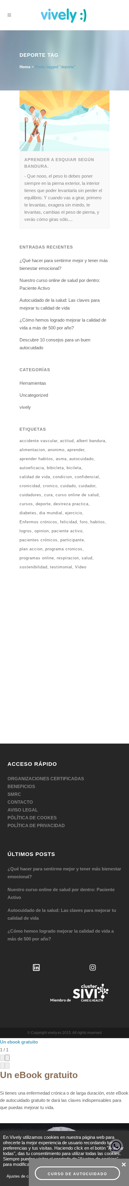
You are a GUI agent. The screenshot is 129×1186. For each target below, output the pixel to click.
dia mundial (50, 481)
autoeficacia (32, 436)
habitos (97, 490)
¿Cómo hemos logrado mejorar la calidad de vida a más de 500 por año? (61, 903)
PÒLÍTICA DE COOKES (32, 786)
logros (26, 499)
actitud (67, 409)
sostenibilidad (33, 535)
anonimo (56, 418)
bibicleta (55, 436)
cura (48, 463)
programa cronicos (63, 517)
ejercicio (73, 481)
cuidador (87, 454)
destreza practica (70, 472)
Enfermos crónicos (38, 490)
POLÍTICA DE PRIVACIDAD (36, 794)
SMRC (14, 763)
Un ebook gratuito (19, 1010)
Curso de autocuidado (77, 1174)
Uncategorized (34, 363)
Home (25, 35)
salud (87, 526)
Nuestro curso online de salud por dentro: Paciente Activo (61, 862)
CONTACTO (20, 770)
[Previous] (2, 1034)
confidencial (87, 445)
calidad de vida (35, 445)
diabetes (28, 481)
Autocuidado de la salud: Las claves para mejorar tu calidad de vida (62, 882)
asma (61, 427)
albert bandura (90, 409)
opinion (41, 499)
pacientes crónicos (39, 508)
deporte (43, 472)
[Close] (7, 1026)
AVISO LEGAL (23, 778)
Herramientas (33, 351)
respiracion (68, 526)
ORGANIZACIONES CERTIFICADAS (46, 747)
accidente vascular (38, 409)
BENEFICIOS (21, 755)
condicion (62, 445)
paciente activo (67, 499)
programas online (37, 526)
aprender (75, 418)
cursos (26, 472)
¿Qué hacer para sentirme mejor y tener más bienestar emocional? (64, 841)
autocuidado (81, 427)
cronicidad (30, 454)
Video (80, 535)
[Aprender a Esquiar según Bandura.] (65, 89)
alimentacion (32, 418)
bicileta (74, 436)
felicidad (68, 490)
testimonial (61, 535)
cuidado (68, 454)
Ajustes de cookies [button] (23, 1176)
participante (72, 508)
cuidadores (30, 463)
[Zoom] (2, 1026)
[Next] (7, 1034)
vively (25, 375)
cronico (50, 454)
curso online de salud (77, 463)
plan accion (31, 517)
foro (84, 490)
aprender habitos (36, 427)
